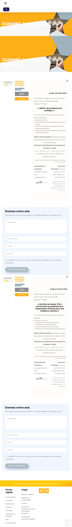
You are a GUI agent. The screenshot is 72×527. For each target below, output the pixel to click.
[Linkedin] (46, 490)
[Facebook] (41, 490)
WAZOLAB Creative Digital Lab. (49, 484)
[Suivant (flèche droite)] (68, 263)
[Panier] (6, 9)
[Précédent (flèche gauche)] (3, 263)
